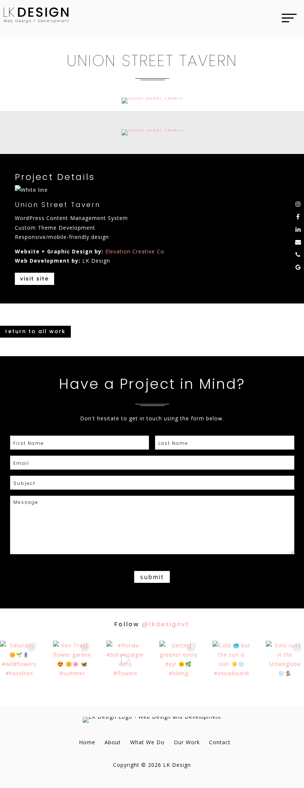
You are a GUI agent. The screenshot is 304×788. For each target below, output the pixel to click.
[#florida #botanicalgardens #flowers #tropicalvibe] (125, 660)
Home (87, 742)
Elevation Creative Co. (135, 251)
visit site (34, 278)
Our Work (187, 742)
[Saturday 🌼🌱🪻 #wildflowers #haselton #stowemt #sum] (19, 660)
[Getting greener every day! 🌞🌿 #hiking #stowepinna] (178, 660)
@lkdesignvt (166, 624)
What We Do (147, 742)
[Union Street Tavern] (152, 103)
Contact (220, 742)
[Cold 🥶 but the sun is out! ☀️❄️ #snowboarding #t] (231, 660)
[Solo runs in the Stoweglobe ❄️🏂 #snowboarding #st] (285, 660)
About (113, 742)
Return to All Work (35, 331)
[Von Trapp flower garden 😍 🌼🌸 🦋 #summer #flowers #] (72, 660)
